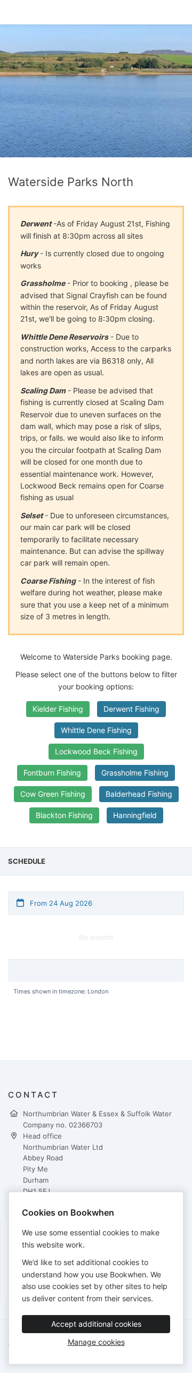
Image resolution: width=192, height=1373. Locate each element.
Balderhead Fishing (139, 793)
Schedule (26, 861)
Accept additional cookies (96, 1323)
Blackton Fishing (64, 815)
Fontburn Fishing (52, 772)
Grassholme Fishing (135, 772)
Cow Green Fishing (52, 793)
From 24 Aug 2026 (60, 903)
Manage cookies (96, 1341)
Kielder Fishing (58, 708)
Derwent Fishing (131, 708)
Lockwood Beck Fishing (96, 751)
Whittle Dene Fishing (96, 730)
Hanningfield (135, 815)
